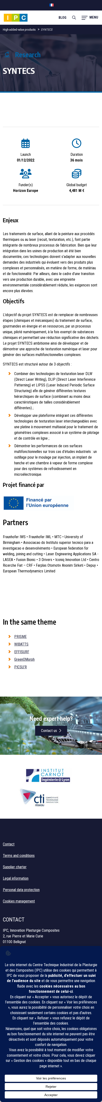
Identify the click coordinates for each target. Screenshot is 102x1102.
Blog (62, 18)
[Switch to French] (51, 5)
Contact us (49, 730)
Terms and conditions (19, 855)
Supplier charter (15, 867)
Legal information (15, 878)
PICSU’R (20, 667)
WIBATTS (21, 644)
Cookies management (19, 901)
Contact (8, 844)
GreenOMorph (24, 659)
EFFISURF (21, 652)
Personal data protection (21, 890)
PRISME (20, 636)
